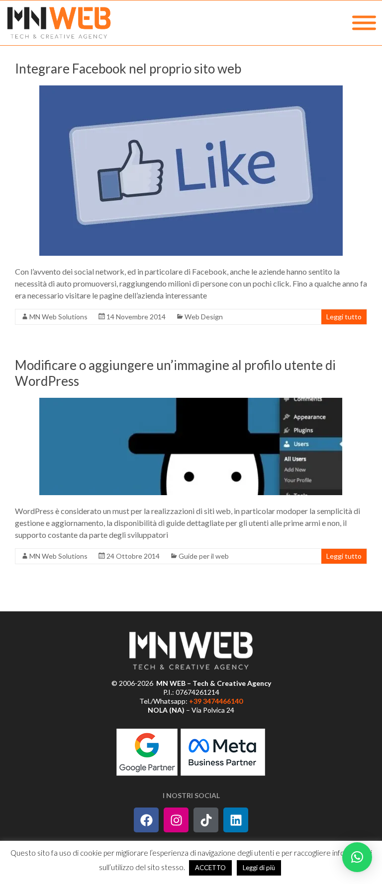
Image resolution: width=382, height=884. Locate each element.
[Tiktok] (205, 820)
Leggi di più (259, 868)
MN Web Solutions (58, 316)
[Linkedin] (235, 820)
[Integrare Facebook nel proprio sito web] (191, 170)
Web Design (204, 316)
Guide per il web (204, 556)
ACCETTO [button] (210, 868)
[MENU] (364, 23)
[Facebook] (146, 820)
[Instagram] (176, 820)
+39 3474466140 (216, 701)
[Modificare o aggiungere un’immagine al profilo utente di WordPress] (191, 446)
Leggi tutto (344, 316)
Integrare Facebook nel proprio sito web (128, 68)
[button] (357, 857)
